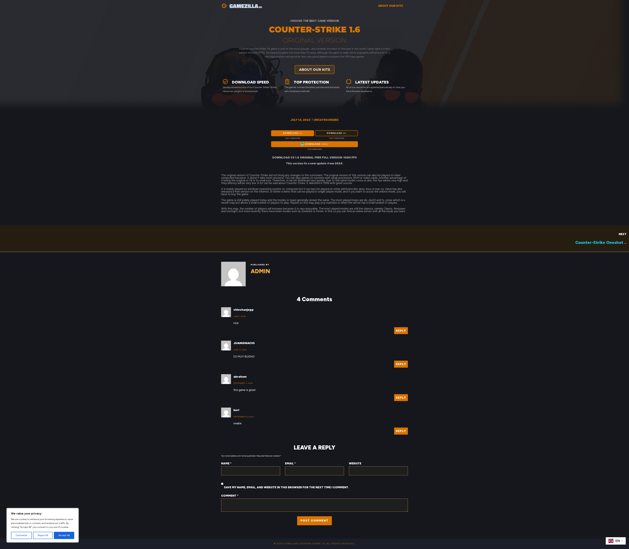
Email (290, 463)
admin (260, 271)
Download (292, 133)
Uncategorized (326, 119)
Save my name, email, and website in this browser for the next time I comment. (286, 487)
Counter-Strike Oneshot (599, 242)
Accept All (64, 535)
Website (355, 463)
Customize (21, 535)
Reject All (43, 535)
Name (226, 463)
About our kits (390, 6)
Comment (229, 495)
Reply (401, 330)
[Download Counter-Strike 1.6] (241, 5)
